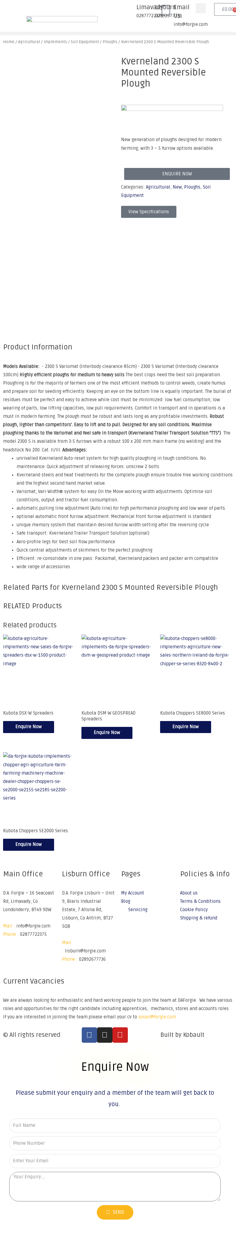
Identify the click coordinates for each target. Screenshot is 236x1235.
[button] (201, 8)
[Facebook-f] (89, 1035)
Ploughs (192, 187)
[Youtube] (120, 1035)
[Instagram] (104, 1035)
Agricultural (158, 187)
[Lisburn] (147, 10)
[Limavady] (128, 10)
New (177, 187)
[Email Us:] (166, 10)
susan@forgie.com (157, 1017)
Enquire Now (28, 726)
